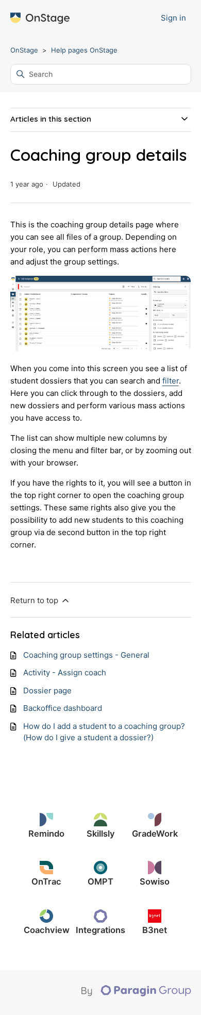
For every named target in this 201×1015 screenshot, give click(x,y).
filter (170, 381)
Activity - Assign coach (64, 672)
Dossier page (47, 690)
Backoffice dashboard (62, 708)
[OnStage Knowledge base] (40, 18)
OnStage (24, 50)
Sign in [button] (173, 18)
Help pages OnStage (84, 50)
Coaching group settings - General (86, 655)
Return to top (35, 600)
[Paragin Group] (136, 994)
